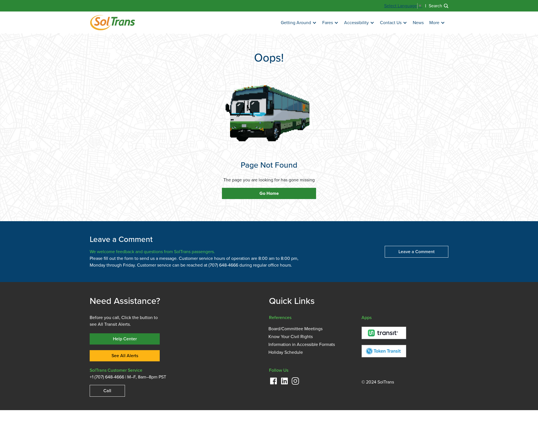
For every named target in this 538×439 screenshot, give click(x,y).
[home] (112, 22)
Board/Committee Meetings (295, 329)
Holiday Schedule (285, 352)
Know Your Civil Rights (290, 336)
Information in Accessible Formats (301, 344)
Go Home (269, 193)
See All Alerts (125, 355)
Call (107, 390)
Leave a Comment (416, 251)
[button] (298, 23)
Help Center (125, 339)
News (418, 23)
